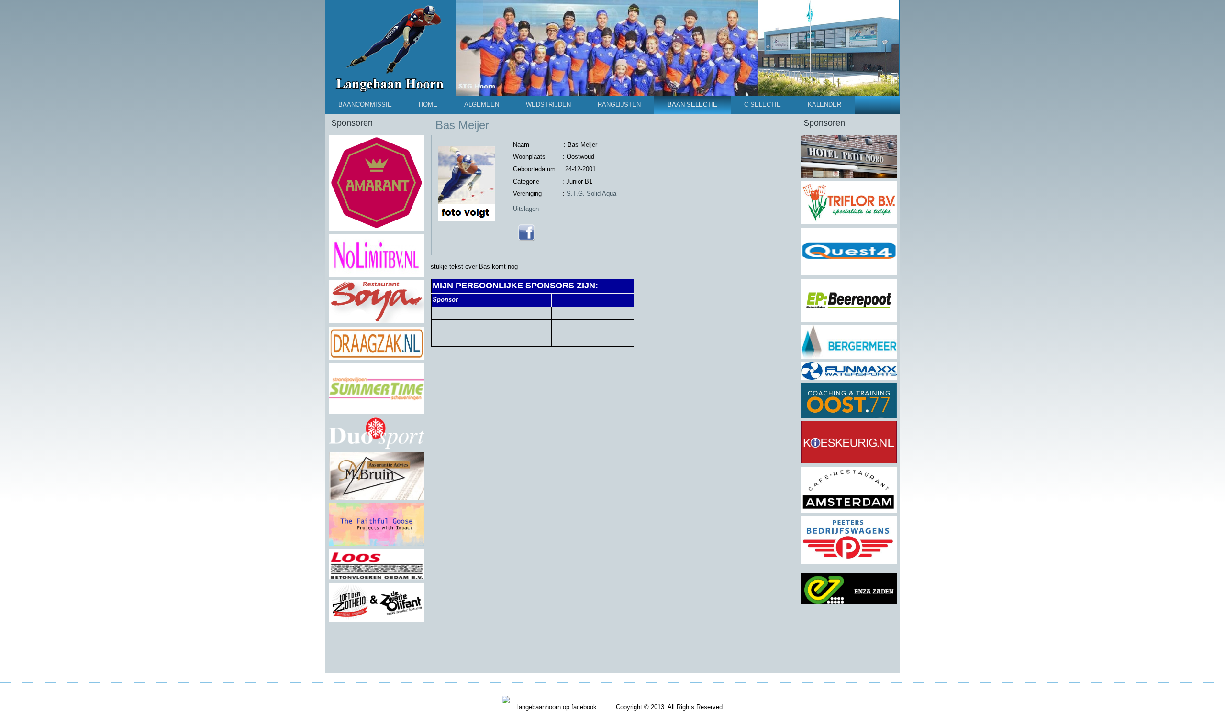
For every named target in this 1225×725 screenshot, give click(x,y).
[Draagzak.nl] (376, 358)
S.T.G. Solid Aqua (591, 193)
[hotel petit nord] (849, 176)
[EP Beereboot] (849, 320)
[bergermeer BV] (849, 356)
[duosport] (376, 446)
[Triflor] (849, 222)
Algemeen (481, 104)
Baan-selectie (692, 104)
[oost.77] (849, 416)
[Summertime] (376, 412)
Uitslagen (526, 208)
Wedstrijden (548, 104)
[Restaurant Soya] (376, 321)
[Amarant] (376, 228)
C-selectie (762, 104)
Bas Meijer (462, 125)
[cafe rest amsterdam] (849, 510)
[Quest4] (849, 273)
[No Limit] (376, 275)
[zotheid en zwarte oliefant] (376, 619)
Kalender (824, 104)
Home (428, 104)
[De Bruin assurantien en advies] (376, 497)
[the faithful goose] (376, 543)
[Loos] (376, 578)
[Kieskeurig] (849, 461)
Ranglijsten (619, 104)
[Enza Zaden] (849, 603)
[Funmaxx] (849, 377)
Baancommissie (365, 104)
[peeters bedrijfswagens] (849, 562)
